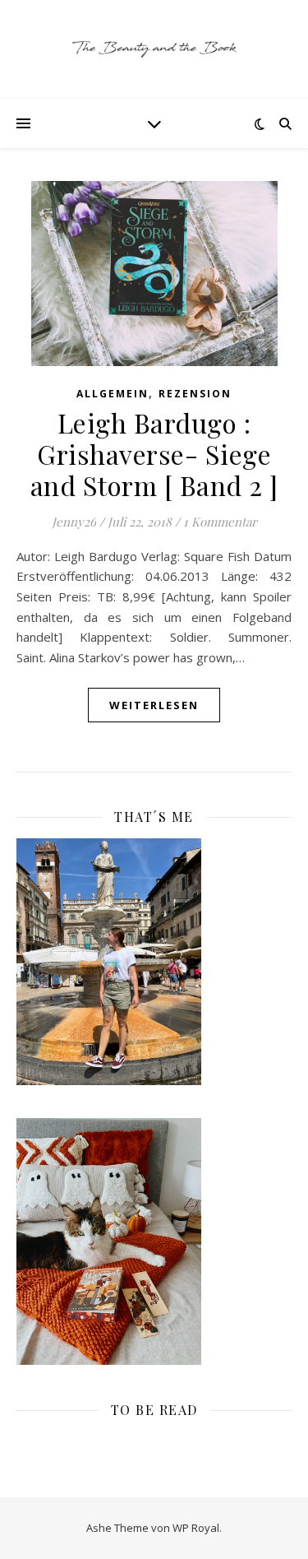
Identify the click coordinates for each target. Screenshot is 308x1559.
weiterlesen (154, 705)
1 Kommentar (220, 521)
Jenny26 (74, 521)
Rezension (195, 394)
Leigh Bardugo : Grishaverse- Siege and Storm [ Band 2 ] (154, 454)
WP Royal (195, 1527)
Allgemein (112, 394)
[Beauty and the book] (154, 49)
